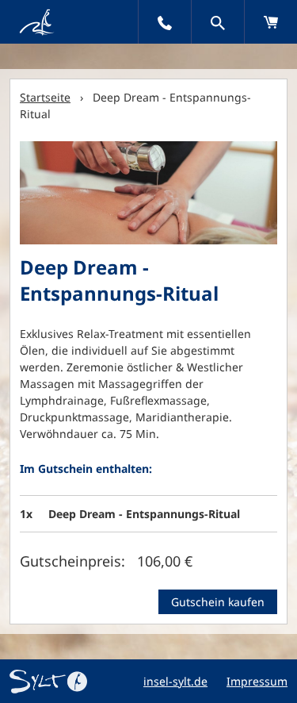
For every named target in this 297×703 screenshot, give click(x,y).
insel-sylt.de (175, 681)
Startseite (45, 97)
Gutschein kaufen (218, 601)
